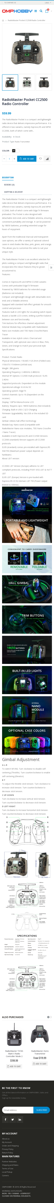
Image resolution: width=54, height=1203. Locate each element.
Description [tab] (8, 177)
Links (47, 3)
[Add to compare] (47, 159)
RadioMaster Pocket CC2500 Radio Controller (24, 101)
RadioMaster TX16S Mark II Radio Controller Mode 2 (14, 1054)
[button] (48, 1017)
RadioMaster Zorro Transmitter (40, 1052)
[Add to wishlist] (40, 159)
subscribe (41, 1110)
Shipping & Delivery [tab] (13, 191)
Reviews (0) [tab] (9, 184)
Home (3, 20)
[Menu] (35, 11)
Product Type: (8, 141)
